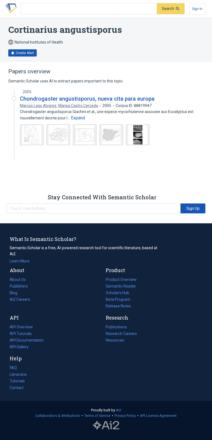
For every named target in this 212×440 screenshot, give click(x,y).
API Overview (21, 327)
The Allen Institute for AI (106, 425)
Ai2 (118, 410)
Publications (116, 327)
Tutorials (17, 381)
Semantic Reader (121, 286)
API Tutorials (21, 333)
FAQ (13, 368)
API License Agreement (158, 416)
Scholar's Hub (117, 293)
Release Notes (118, 306)
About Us (18, 279)
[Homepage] (11, 9)
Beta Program (118, 299)
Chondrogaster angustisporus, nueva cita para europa (87, 98)
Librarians (18, 374)
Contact (16, 387)
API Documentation (27, 341)
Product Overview (121, 279)
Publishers (19, 286)
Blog (16, 293)
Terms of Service (97, 416)
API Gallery (19, 347)
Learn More (20, 261)
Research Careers (121, 334)
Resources (115, 341)
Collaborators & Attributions (57, 416)
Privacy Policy (125, 416)
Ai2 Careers (20, 300)
